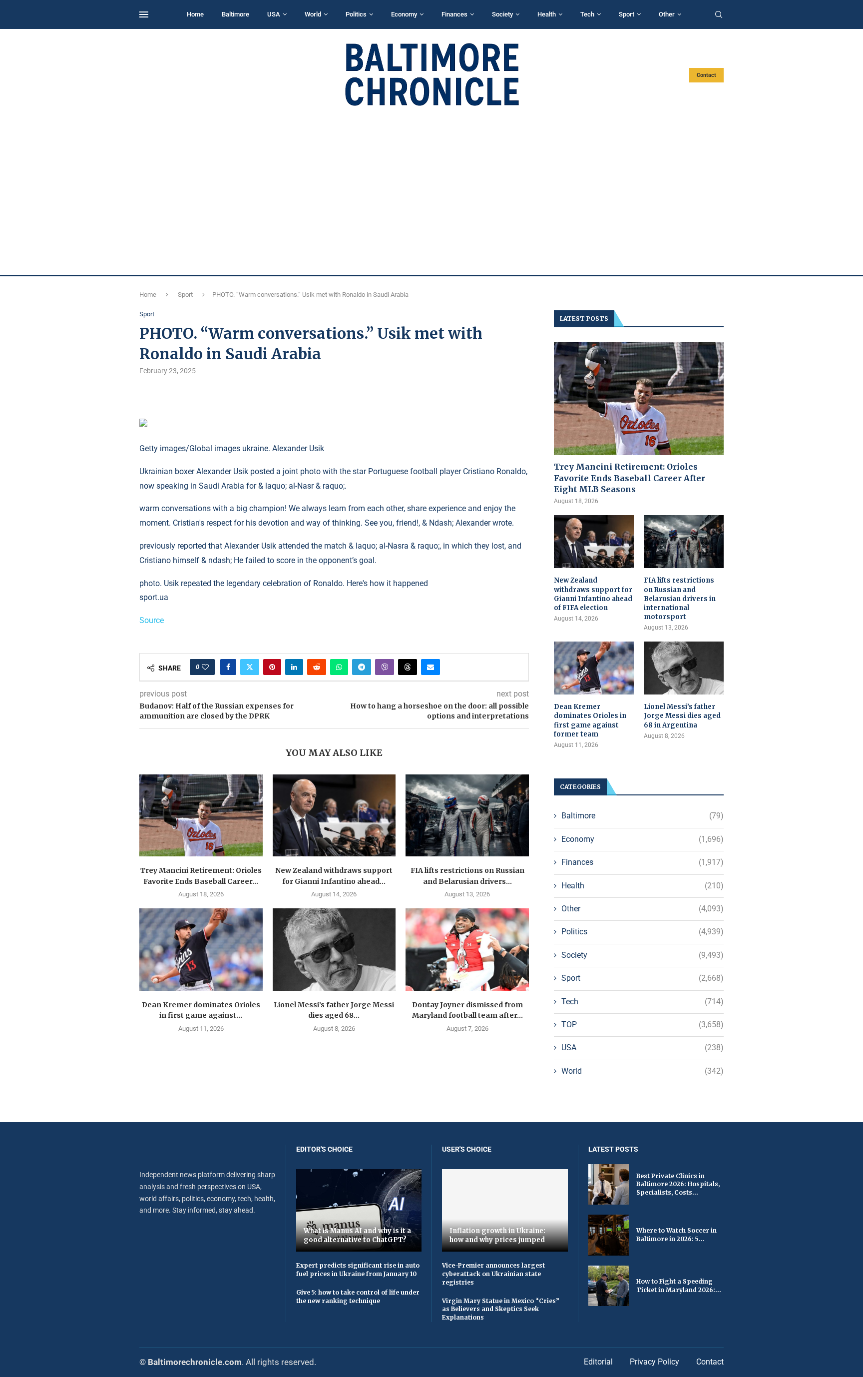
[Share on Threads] (407, 667)
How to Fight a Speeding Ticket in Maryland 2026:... (678, 1286)
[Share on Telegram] (361, 667)
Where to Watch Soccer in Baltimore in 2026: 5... (676, 1235)
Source (151, 620)
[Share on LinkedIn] (294, 667)
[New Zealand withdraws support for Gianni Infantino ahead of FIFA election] (334, 815)
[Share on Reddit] (316, 667)
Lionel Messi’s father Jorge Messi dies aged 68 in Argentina (682, 715)
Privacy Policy (654, 1362)
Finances (454, 14)
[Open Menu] (143, 14)
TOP (642, 1024)
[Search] (719, 15)
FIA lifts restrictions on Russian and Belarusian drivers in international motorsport (680, 598)
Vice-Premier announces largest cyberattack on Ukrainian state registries (493, 1274)
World (313, 14)
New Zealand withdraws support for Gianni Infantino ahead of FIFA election (593, 594)
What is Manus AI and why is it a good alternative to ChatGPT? (357, 1235)
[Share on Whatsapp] (339, 667)
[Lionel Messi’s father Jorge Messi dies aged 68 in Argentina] (334, 949)
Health (546, 14)
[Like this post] (205, 667)
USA (273, 14)
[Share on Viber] (384, 667)
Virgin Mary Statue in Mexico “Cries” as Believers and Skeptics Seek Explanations (500, 1309)
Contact (706, 75)
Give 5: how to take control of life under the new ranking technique (358, 1297)
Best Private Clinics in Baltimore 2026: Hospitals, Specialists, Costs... (678, 1184)
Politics (356, 14)
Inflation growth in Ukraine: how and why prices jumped (497, 1235)
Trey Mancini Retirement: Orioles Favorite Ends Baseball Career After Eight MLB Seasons (629, 478)
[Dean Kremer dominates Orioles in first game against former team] (201, 949)
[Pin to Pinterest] (272, 667)
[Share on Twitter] (249, 667)
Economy (404, 14)
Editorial (598, 1362)
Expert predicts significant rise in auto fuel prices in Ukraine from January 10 (358, 1270)
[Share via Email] (430, 667)
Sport (626, 14)
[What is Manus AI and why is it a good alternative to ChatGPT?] (359, 1210)
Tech (587, 14)
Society (502, 14)
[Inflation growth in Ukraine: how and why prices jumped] (505, 1210)
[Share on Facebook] (228, 667)
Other (667, 14)
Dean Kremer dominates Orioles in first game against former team (590, 720)
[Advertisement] (431, 191)
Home (195, 14)
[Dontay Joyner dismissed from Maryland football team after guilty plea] (467, 949)
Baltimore (235, 14)
